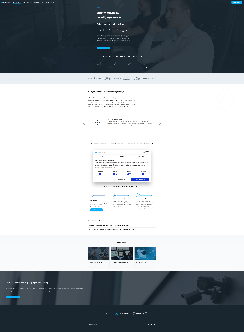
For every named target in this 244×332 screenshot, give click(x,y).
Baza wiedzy (36, 2)
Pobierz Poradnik (13, 297)
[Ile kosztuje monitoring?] (98, 253)
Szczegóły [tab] (122, 156)
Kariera (47, 2)
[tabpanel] (122, 122)
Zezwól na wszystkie (140, 179)
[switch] (115, 174)
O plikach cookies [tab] (141, 156)
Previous (84, 123)
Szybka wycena (236, 2)
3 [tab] (124, 132)
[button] (143, 324)
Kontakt (52, 2)
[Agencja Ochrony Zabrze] (145, 253)
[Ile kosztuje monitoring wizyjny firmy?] (122, 253)
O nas (42, 2)
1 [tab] (119, 132)
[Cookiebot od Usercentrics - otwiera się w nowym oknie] (143, 152)
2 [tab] (121, 132)
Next (159, 123)
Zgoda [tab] (103, 156)
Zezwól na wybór (122, 179)
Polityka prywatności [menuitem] (92, 324)
